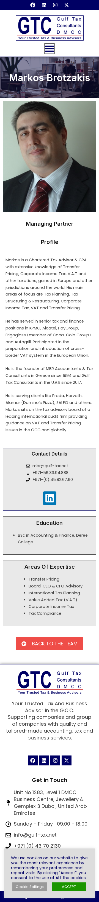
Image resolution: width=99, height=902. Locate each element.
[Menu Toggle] (49, 48)
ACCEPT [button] (68, 886)
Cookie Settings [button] (30, 886)
